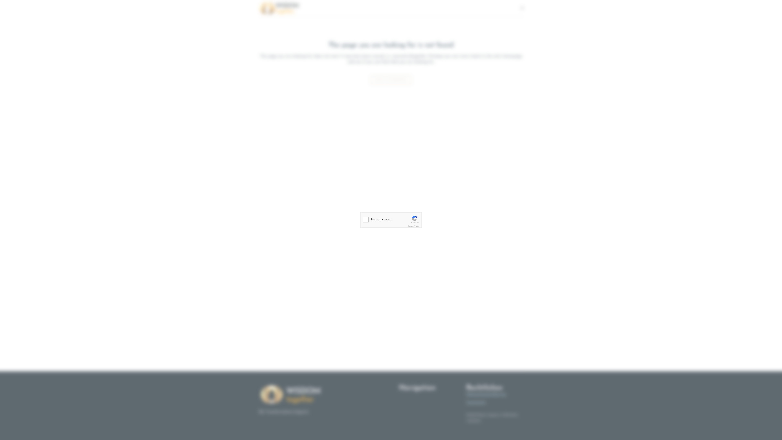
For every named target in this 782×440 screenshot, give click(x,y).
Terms (416, 226)
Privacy (410, 226)
